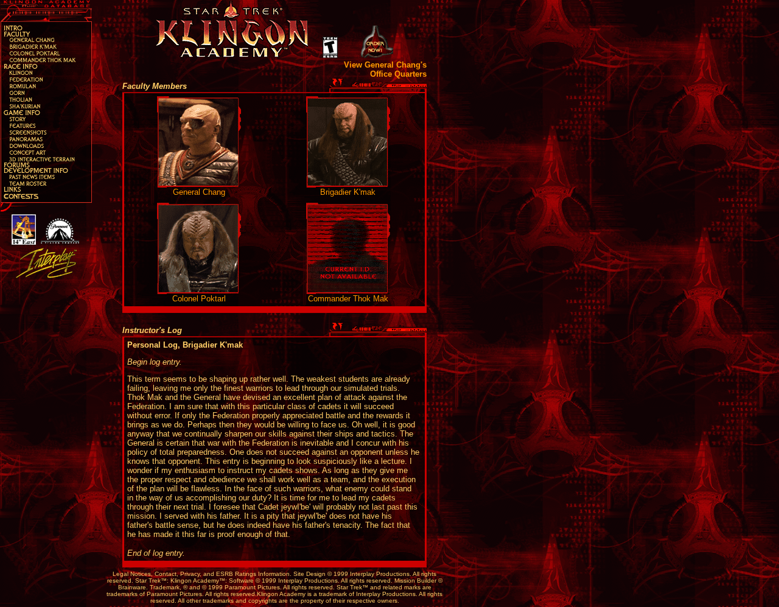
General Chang (199, 192)
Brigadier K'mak (348, 192)
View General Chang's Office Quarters (385, 69)
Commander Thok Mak (348, 298)
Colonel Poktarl (199, 298)
